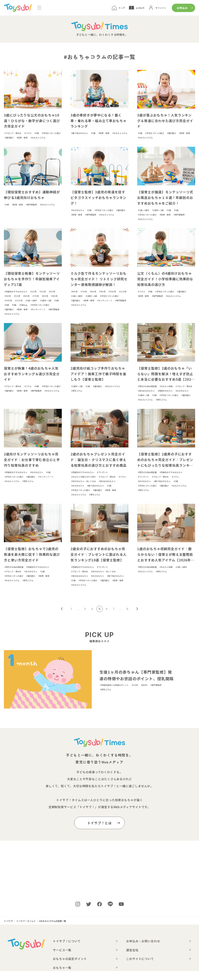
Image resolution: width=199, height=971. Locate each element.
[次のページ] (137, 609)
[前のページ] (62, 609)
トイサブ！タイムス (70, 800)
